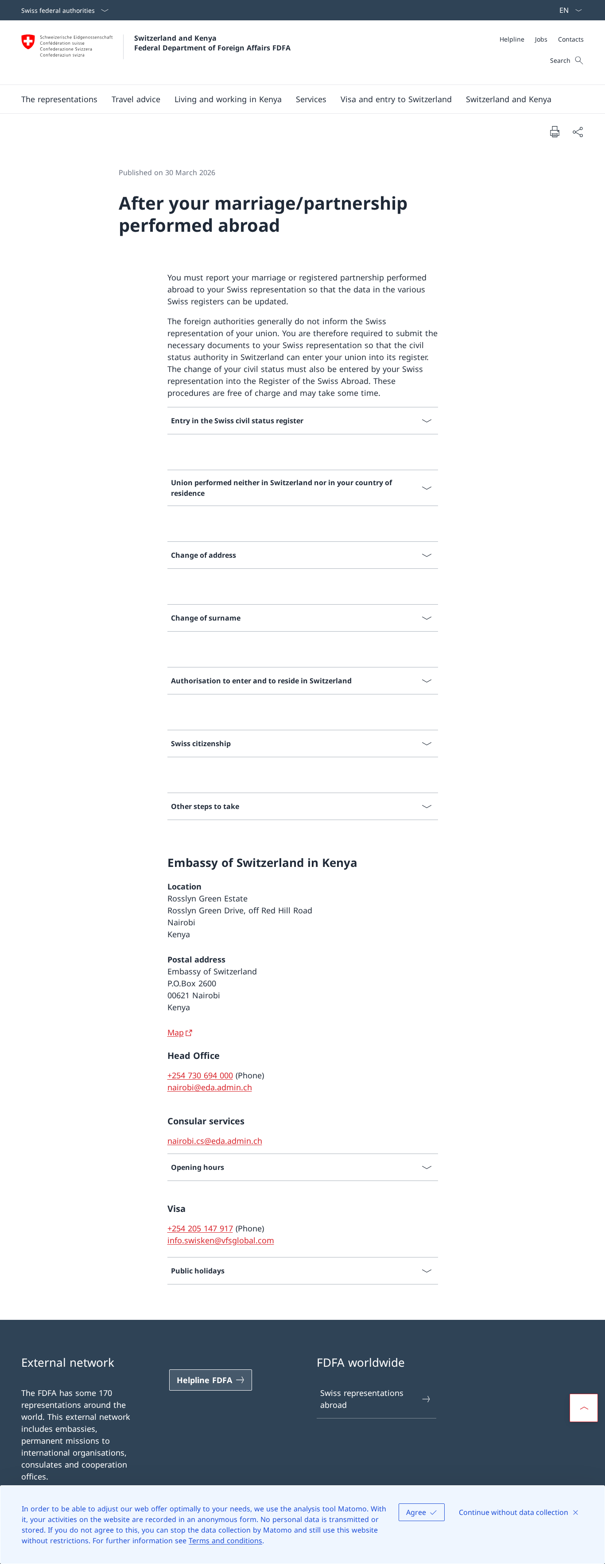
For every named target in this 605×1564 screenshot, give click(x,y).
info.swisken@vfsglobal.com (220, 1240)
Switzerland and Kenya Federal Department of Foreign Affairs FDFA (212, 43)
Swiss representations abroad (361, 1399)
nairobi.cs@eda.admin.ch (214, 1140)
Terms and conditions (225, 1540)
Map (175, 1032)
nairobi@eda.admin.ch (209, 1087)
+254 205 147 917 (200, 1228)
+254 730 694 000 (200, 1075)
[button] (59, 99)
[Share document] (577, 131)
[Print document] (554, 131)
